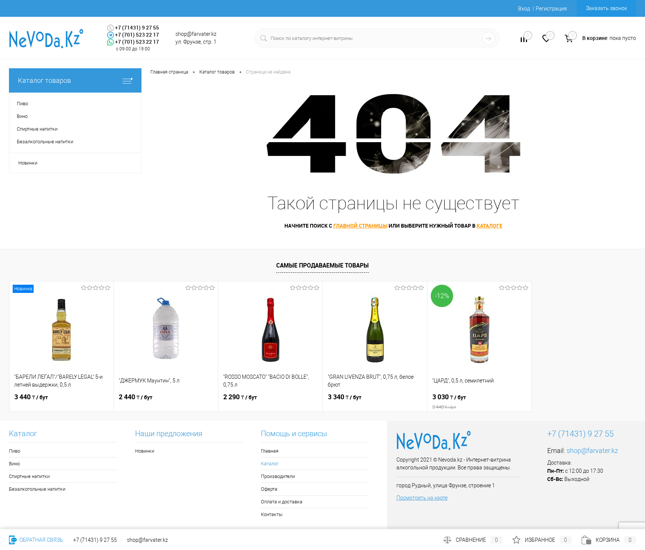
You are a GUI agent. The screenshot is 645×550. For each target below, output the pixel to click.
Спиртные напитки (29, 476)
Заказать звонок (606, 8)
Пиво (14, 451)
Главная (269, 451)
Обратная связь (40, 540)
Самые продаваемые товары (322, 265)
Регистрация (551, 9)
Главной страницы (360, 225)
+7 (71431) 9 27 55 (95, 540)
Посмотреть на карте (422, 498)
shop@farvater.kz (592, 450)
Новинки (27, 163)
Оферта (269, 489)
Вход (524, 9)
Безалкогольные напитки (37, 489)
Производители (278, 476)
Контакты (272, 514)
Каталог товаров (44, 80)
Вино (14, 463)
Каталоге (489, 225)
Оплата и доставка (281, 501)
